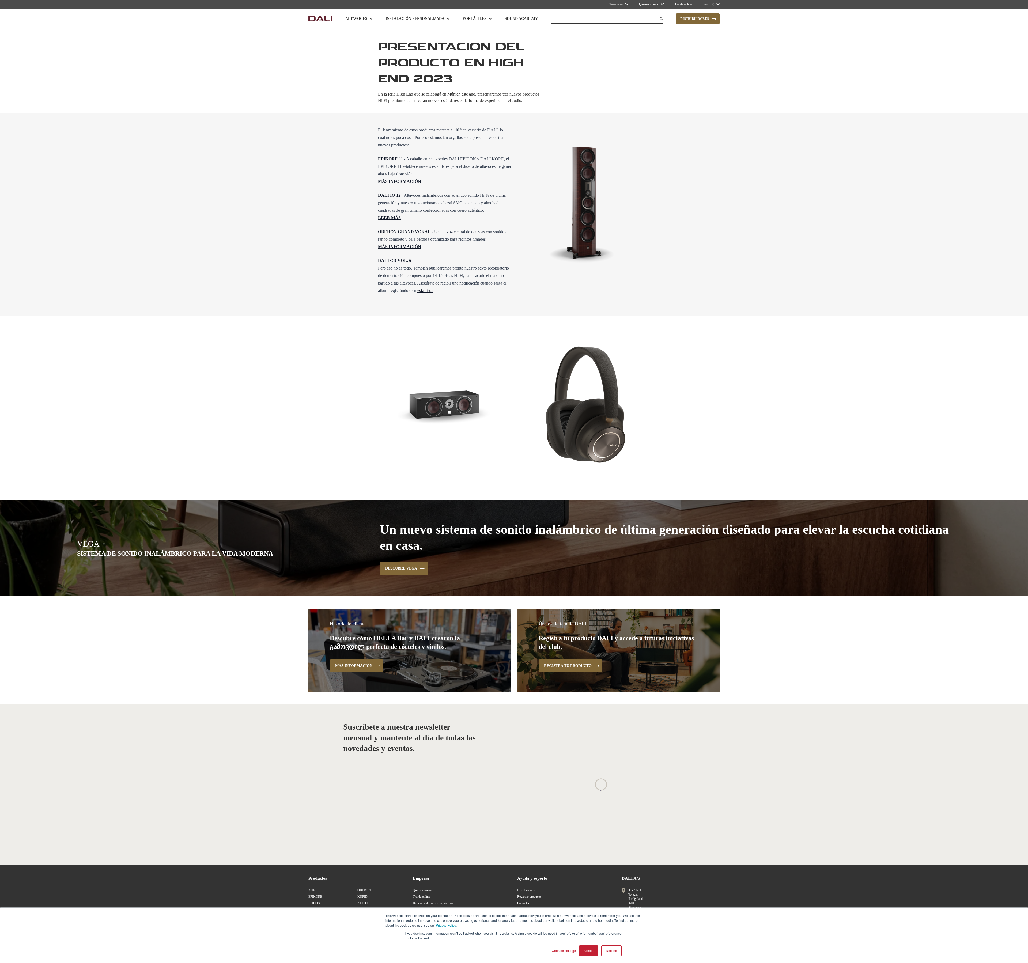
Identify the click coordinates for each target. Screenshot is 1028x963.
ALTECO (363, 903)
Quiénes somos (422, 890)
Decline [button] (611, 950)
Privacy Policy (446, 925)
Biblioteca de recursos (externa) (433, 903)
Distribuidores (526, 890)
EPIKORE (315, 896)
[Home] (320, 18)
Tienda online (421, 896)
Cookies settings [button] (564, 950)
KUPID (362, 896)
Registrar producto (529, 896)
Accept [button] (589, 950)
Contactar (523, 903)
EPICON (314, 903)
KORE (312, 890)
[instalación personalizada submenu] (448, 19)
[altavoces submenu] (371, 19)
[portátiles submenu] (490, 19)
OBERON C (365, 890)
